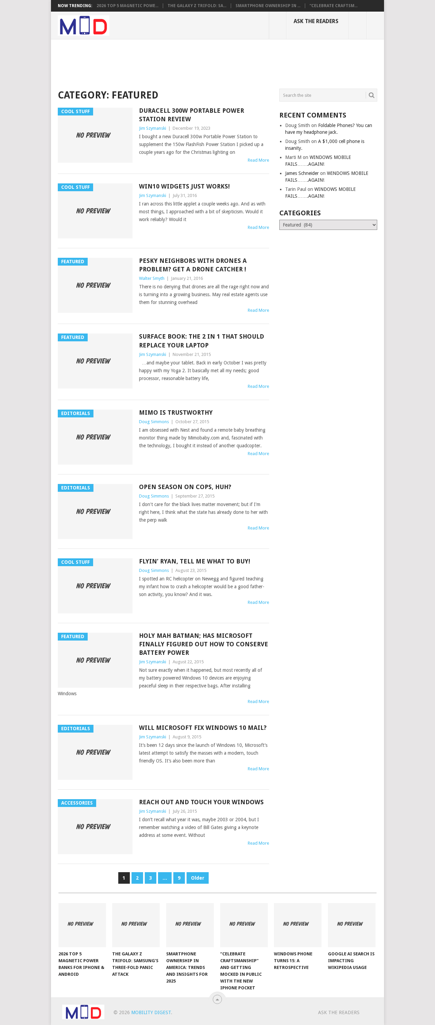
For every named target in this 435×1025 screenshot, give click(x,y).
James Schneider (302, 173)
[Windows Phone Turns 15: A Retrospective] (297, 925)
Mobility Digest (151, 1012)
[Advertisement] (181, 63)
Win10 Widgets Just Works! (184, 186)
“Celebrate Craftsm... (334, 5)
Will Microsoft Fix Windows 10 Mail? (202, 727)
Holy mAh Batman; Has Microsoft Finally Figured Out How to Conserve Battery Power (203, 644)
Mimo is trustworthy (176, 412)
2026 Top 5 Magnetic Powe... (127, 5)
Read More (258, 160)
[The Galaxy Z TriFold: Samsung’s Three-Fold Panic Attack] (136, 925)
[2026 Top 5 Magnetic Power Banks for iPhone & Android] (82, 925)
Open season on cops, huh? (185, 486)
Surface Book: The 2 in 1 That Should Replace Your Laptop (201, 340)
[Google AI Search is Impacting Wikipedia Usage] (352, 925)
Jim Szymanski (152, 128)
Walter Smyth (151, 278)
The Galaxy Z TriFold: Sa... (197, 5)
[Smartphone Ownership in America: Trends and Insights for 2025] (190, 925)
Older (197, 878)
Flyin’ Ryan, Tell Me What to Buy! (194, 561)
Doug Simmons (154, 421)
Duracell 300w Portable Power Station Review (191, 115)
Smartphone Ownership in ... (268, 5)
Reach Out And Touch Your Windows (201, 802)
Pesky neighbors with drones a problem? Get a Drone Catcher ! (193, 265)
